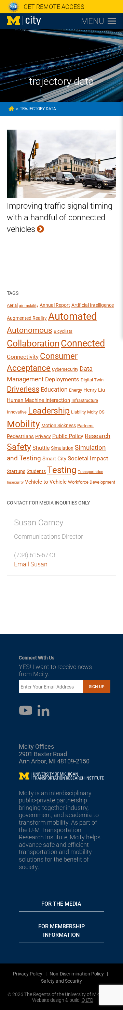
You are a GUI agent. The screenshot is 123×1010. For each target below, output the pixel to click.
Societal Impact (88, 458)
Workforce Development (91, 482)
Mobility (23, 424)
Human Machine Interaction (38, 400)
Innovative (17, 412)
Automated (72, 316)
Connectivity (23, 356)
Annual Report (55, 305)
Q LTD (87, 1000)
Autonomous (29, 330)
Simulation (62, 448)
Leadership (49, 411)
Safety (19, 447)
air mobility (28, 305)
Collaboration (33, 343)
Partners (85, 425)
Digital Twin (92, 379)
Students (36, 471)
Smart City (54, 459)
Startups (16, 471)
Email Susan (30, 564)
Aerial (12, 305)
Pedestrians (20, 436)
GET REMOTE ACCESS (54, 6)
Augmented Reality (27, 318)
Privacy (43, 436)
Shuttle (41, 448)
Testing (62, 470)
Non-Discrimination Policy (77, 973)
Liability (78, 412)
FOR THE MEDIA (61, 904)
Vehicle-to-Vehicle (46, 482)
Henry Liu (94, 390)
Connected (83, 343)
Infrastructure (84, 400)
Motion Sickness (58, 425)
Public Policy (67, 436)
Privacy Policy (27, 973)
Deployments (62, 379)
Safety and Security (61, 981)
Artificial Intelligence (92, 305)
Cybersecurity (65, 369)
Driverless (23, 389)
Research (97, 436)
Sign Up (97, 686)
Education (54, 389)
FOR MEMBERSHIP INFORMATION (61, 930)
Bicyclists (63, 331)
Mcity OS (96, 412)
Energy (75, 390)
